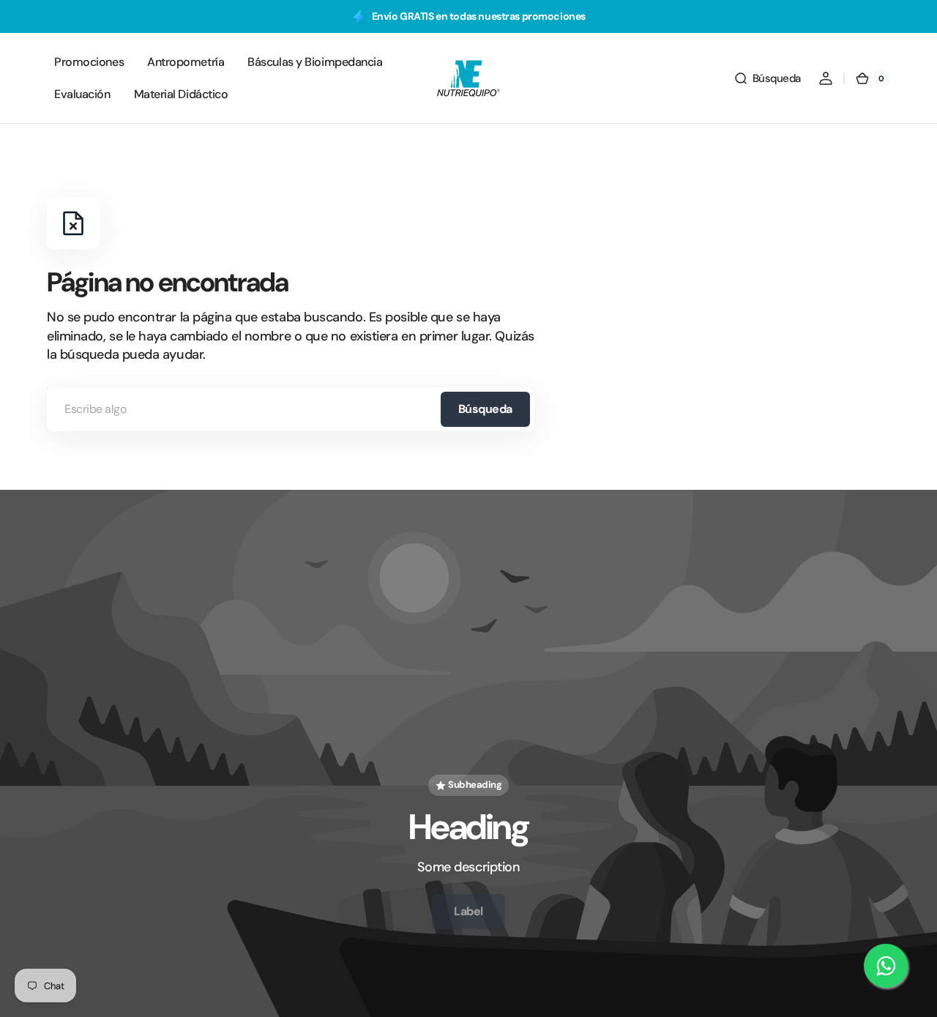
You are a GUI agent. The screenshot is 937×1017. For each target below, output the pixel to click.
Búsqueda (485, 409)
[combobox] (290, 409)
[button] (767, 78)
